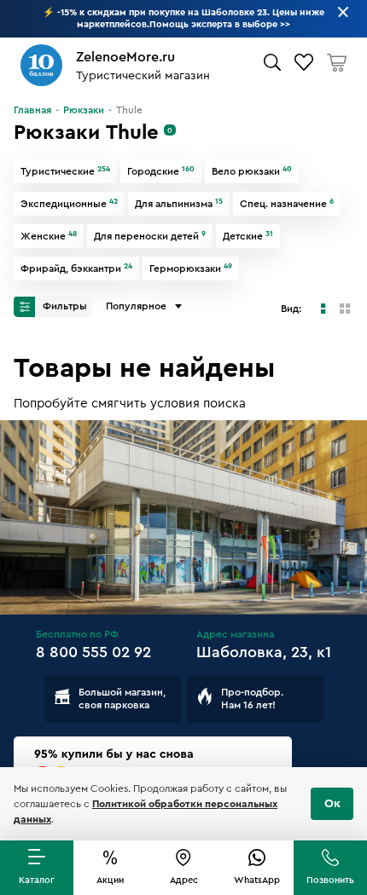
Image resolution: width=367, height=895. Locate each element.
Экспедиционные (69, 204)
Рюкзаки (83, 110)
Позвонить (330, 880)
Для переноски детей (150, 236)
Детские (248, 236)
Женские (48, 236)
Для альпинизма (179, 204)
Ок (332, 804)
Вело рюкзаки (252, 171)
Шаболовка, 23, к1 (263, 652)
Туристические (65, 171)
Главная (32, 110)
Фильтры (63, 306)
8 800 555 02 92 (93, 652)
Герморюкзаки (190, 268)
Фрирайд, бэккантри (76, 268)
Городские (161, 171)
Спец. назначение (287, 204)
